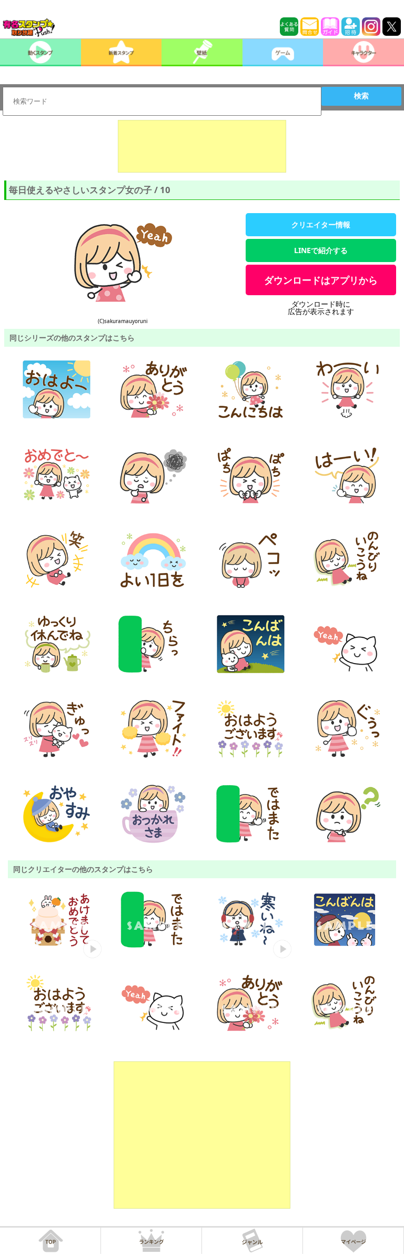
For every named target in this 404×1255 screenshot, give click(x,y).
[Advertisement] (202, 146)
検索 (361, 96)
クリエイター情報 (320, 224)
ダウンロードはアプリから (321, 280)
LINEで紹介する (321, 250)
